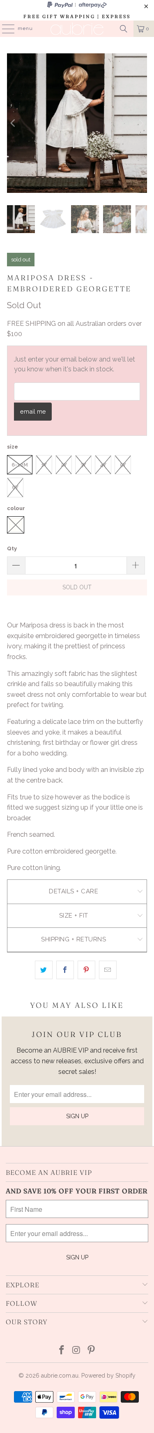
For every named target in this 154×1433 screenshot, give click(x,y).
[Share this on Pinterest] (86, 970)
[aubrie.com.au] (77, 29)
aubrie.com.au (59, 1375)
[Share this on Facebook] (65, 970)
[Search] (123, 29)
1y (44, 465)
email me (33, 411)
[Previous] (13, 123)
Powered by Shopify (108, 1375)
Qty (12, 548)
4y (103, 465)
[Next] (140, 123)
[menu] (4, 29)
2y (64, 465)
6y (15, 487)
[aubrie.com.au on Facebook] (62, 1350)
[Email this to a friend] (108, 970)
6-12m (19, 465)
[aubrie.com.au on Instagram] (77, 1350)
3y (83, 465)
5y (123, 465)
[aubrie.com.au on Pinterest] (91, 1350)
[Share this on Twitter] (44, 970)
